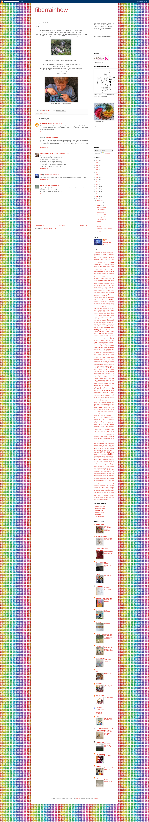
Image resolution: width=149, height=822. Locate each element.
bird (109, 271)
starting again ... (101, 212)
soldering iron (111, 443)
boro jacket (106, 283)
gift (104, 342)
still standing (99, 713)
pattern (106, 413)
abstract (112, 252)
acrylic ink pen (101, 254)
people (95, 415)
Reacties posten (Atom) (49, 228)
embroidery (104, 319)
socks (103, 443)
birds (112, 271)
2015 (97, 186)
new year (109, 402)
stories (112, 456)
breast (104, 285)
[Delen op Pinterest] (65, 111)
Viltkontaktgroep (106, 483)
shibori (98, 440)
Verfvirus (98, 766)
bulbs (100, 288)
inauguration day (100, 362)
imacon (78, 799)
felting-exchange (99, 331)
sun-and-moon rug (109, 459)
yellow (98, 499)
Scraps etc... (107, 623)
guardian (96, 349)
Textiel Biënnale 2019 (102, 468)
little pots (112, 380)
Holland (100, 359)
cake (95, 292)
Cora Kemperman (107, 303)
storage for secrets (106, 456)
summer (112, 458)
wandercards (107, 673)
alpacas (99, 255)
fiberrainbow (51, 9)
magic (100, 387)
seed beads (110, 435)
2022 (97, 170)
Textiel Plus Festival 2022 (107, 469)
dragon (107, 311)
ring (110, 428)
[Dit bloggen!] (59, 111)
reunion (107, 428)
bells (102, 269)
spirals (112, 447)
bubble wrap (108, 287)
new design (103, 402)
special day (97, 446)
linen (97, 378)
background (96, 266)
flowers (104, 337)
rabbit (104, 424)
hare (110, 356)
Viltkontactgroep (97, 483)
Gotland (103, 345)
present (107, 421)
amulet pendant (106, 255)
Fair (100, 324)
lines (100, 378)
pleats (95, 419)
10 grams (107, 252)
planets (101, 417)
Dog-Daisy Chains (101, 562)
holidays (96, 359)
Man (113, 388)
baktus (108, 266)
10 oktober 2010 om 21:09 (52, 174)
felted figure (103, 327)
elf (113, 317)
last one (104, 374)
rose (103, 429)
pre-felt (103, 421)
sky (101, 441)
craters (100, 304)
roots (100, 429)
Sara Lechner (110, 431)
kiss (103, 371)
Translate (107, 153)
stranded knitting (105, 457)
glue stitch (102, 344)
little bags (103, 378)
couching (96, 304)
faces (97, 324)
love (101, 381)
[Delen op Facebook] (63, 111)
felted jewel (110, 327)
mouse (107, 397)
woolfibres (105, 495)
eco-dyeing (97, 317)
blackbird (112, 275)
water (103, 487)
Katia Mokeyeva (107, 369)
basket (112, 266)
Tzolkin (104, 480)
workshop (107, 497)
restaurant (103, 428)
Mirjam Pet (98, 514)
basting (95, 268)
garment (101, 342)
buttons (108, 290)
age (113, 254)
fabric (100, 322)
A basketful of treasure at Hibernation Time (108, 745)
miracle (108, 394)
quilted (112, 422)
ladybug (99, 374)
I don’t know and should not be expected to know (108, 649)
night (113, 402)
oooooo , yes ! (101, 217)
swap (109, 463)
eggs (110, 317)
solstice (96, 445)
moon (104, 397)
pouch (99, 421)
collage (102, 299)
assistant (100, 262)
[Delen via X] (61, 111)
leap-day (112, 374)
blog (108, 276)
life (113, 376)
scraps (110, 433)
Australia (106, 262)
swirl (113, 463)
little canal (100, 380)
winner (112, 492)
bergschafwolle (110, 269)
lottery (97, 381)
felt (98, 326)
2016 (97, 184)
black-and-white (104, 275)
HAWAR (96, 357)
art (99, 261)
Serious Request (98, 438)
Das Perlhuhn (107, 575)
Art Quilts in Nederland (106, 261)
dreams (101, 313)
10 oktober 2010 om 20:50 (61, 153)
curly (97, 306)
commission (96, 301)
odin (101, 406)
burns (99, 290)
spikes (102, 446)
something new (103, 445)
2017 (97, 181)
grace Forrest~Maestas (46, 153)
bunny (104, 288)
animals (105, 257)
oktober (99, 205)
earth (104, 315)
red (113, 426)
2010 (97, 198)
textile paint (100, 475)
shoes (101, 440)
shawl (108, 438)
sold (106, 443)
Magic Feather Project (108, 387)
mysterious (102, 399)
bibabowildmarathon (98, 271)
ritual (113, 428)
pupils (103, 422)
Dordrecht (100, 310)
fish (110, 335)
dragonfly (112, 311)
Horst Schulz (105, 359)
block (105, 276)
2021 (97, 172)
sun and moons (100, 459)
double (108, 310)
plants (105, 417)
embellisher (97, 319)
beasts (96, 270)
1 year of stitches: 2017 (99, 252)
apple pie (108, 259)
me (113, 390)
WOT (97, 778)
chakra (101, 294)
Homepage (62, 225)
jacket (112, 364)
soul (113, 445)
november (100, 203)
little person (106, 380)
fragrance (106, 338)
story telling (97, 457)
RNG (97, 429)
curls (95, 306)
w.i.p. (113, 483)
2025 (97, 162)
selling (105, 436)
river (95, 429)
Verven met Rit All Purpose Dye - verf (108, 769)
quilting (95, 424)
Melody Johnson (100, 658)
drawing (96, 313)
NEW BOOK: (107, 755)
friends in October (102, 214)
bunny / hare (110, 288)
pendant (111, 413)
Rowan (112, 429)
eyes (97, 322)
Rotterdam (107, 429)
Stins (97, 716)
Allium (95, 255)
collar (106, 299)
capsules (103, 292)
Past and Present (100, 709)
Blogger (95, 799)
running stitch (97, 431)
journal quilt (108, 366)
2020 (97, 174)
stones (100, 456)
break (100, 285)
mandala (104, 390)
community (103, 301)
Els (41, 174)
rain (107, 424)
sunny (101, 461)
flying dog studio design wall (104, 598)
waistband (96, 485)
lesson (110, 376)
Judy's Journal (100, 646)
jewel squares (100, 366)
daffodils (104, 306)
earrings (100, 315)
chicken (112, 294)
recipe (110, 426)
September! (107, 611)
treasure (104, 478)
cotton (112, 303)
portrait (110, 419)
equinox (102, 320)
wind (95, 492)
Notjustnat (99, 683)
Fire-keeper (106, 335)
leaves (106, 376)
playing (112, 417)
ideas (106, 361)
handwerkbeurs (97, 356)
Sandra (42, 185)
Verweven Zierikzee (99, 482)
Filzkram (98, 574)
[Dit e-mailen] (57, 111)
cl (106, 297)
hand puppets (110, 352)
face (95, 324)
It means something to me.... (107, 565)
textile (108, 473)
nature (106, 399)
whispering (107, 490)
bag (101, 266)
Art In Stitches (100, 524)
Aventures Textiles (101, 536)
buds (113, 287)
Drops (105, 313)
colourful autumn (101, 207)
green (105, 347)
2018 (97, 179)
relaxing (95, 428)
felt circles (109, 325)
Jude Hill (96, 368)
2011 (97, 196)
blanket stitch (101, 276)
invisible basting (98, 364)
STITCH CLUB (105, 452)
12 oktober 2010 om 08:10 (52, 185)
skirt (98, 441)
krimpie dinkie (101, 373)
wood (109, 494)
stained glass (105, 448)
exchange (106, 320)
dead (101, 308)
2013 (97, 191)
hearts (108, 357)
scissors (102, 433)
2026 (97, 160)
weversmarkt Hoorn (99, 490)
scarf (95, 433)
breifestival (96, 287)
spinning (107, 446)
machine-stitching (103, 385)
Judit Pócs (103, 368)
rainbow (112, 424)
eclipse (112, 315)
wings (108, 492)
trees (110, 478)
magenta (96, 387)
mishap (112, 394)
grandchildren (98, 347)
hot (109, 359)
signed (104, 440)
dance (107, 306)
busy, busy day (101, 209)
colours (111, 299)
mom (113, 395)
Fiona (99, 335)
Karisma (100, 369)
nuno (113, 404)
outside (110, 407)
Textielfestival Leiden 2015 (100, 473)
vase (113, 480)
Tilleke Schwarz (99, 516)
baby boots (111, 264)
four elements (97, 338)
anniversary (97, 259)
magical (103, 388)
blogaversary (97, 278)
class (108, 297)
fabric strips (111, 322)
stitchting (96, 456)
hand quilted (97, 354)
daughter (97, 308)
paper (98, 411)
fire (102, 335)
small (108, 441)
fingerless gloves (110, 333)
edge (102, 317)
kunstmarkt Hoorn (109, 373)
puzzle (106, 422)
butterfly (103, 290)
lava (108, 374)
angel (100, 257)
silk (107, 440)
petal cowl (100, 415)
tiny (105, 476)
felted (98, 327)
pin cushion (107, 415)
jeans (95, 366)
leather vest (100, 376)
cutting (100, 306)
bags (104, 266)
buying (112, 290)
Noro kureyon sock (105, 404)
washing (112, 485)
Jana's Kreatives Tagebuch (104, 634)
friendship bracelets (99, 340)
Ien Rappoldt (111, 361)
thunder (99, 476)
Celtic (98, 294)
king (101, 371)
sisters (95, 441)
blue (109, 280)
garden (41, 113)
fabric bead (105, 322)
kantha (95, 369)
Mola (110, 395)
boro (102, 283)
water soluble (110, 487)
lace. (95, 374)
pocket (98, 419)
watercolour (97, 488)
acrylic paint (108, 254)
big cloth (106, 271)
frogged (108, 340)
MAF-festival (111, 385)
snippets (112, 441)
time (103, 476)
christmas (104, 295)
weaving (106, 489)
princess (112, 421)
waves (101, 488)
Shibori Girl (99, 707)
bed (100, 269)
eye (94, 322)
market (109, 390)
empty (98, 320)
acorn (95, 254)
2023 (97, 167)
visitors (99, 221)
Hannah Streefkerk (100, 508)
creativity (105, 304)
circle (104, 297)
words (101, 497)
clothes (95, 299)
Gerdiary (98, 622)
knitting (45, 113)
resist (99, 428)
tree (108, 478)
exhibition (111, 320)
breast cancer (110, 285)
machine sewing (103, 383)
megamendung (97, 392)
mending (112, 392)
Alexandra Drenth (100, 506)
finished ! (99, 226)
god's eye (111, 344)
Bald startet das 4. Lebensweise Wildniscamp (108, 637)
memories (105, 392)
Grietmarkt (111, 347)
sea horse (96, 434)
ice (103, 361)
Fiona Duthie (99, 586)
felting (96, 329)
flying (109, 337)
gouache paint (110, 345)
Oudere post (83, 225)
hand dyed (111, 349)
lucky (104, 381)
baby (106, 264)
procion (99, 422)
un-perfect (109, 480)
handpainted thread (108, 354)
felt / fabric (103, 325)
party (112, 411)
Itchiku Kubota (107, 364)
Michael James (102, 394)
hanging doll (105, 356)
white (112, 490)
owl (113, 407)
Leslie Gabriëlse (99, 510)
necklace (111, 399)
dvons (112, 313)
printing (95, 422)
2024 (97, 165)
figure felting (110, 331)
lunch (108, 381)
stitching (110, 454)
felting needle (103, 329)
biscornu (109, 273)
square (100, 448)
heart (104, 357)
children (96, 295)
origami (95, 407)
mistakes (96, 395)
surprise (102, 463)
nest (99, 402)
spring (95, 448)
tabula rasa (96, 464)
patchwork (102, 413)
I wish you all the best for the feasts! (108, 733)
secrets (104, 434)
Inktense (112, 362)
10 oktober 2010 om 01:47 (53, 137)
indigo (107, 362)
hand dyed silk (107, 351)
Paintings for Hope (104, 409)
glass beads (97, 344)
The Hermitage (100, 742)
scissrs (106, 433)
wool (113, 494)
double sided (101, 311)
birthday (104, 273)
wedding (112, 488)
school (98, 433)
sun (95, 459)
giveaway (111, 342)
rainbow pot (97, 426)
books (99, 283)
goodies (99, 345)
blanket (95, 276)
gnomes (107, 344)
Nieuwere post (39, 225)
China (99, 295)
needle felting (103, 400)
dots (104, 310)
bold (97, 282)
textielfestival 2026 (109, 471)
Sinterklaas (111, 440)
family (105, 324)
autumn (112, 262)
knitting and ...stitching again (104, 229)
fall (102, 324)
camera (98, 292)
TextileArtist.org (107, 475)
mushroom (96, 399)
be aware (99, 224)
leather (95, 376)
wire (99, 494)
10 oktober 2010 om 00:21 (55, 123)
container (96, 303)
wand (108, 485)
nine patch (96, 404)
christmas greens (98, 297)
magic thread (97, 388)
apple (102, 259)
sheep (112, 438)
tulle (97, 480)
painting (96, 409)
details (107, 308)
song (110, 445)
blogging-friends (102, 280)
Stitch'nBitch (103, 454)
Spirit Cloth (99, 712)
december (100, 200)
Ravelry (103, 426)
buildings (96, 288)
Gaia (113, 340)
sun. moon (96, 461)
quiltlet (100, 424)
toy (113, 476)
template (112, 464)
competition (111, 301)
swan (106, 463)
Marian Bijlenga (99, 512)
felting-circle (111, 329)
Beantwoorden (44, 132)
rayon (106, 426)
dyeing (96, 315)
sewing (105, 438)
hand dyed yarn (103, 352)
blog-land (112, 276)
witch (102, 494)
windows (104, 492)
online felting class (108, 406)
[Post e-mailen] (53, 110)
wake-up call (103, 485)
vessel (108, 482)
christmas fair (111, 295)
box (113, 283)
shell (95, 440)
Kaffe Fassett (110, 368)
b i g (103, 264)
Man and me (97, 390)
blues (112, 280)
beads (112, 268)
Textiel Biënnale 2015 (99, 466)
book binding (105, 282)
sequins (111, 436)
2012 (97, 193)
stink (98, 452)
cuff (113, 304)
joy (113, 366)
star (102, 450)
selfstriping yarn (98, 436)
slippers (104, 441)
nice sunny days (101, 219)
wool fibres (97, 495)
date (113, 306)
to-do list (109, 476)
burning (95, 290)
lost (94, 381)
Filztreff (95, 333)
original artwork (102, 407)
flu (107, 337)
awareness (97, 264)
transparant (96, 478)
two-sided (100, 480)
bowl (111, 283)
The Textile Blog (100, 754)
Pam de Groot (100, 695)
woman (105, 494)
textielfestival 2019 (98, 471)
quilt (109, 422)
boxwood (96, 285)
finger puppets (102, 333)
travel (101, 478)
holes (112, 357)
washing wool (97, 487)
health (100, 357)
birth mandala (97, 273)
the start (99, 231)
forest (112, 337)
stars (105, 450)
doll (110, 308)
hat (113, 356)
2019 (97, 177)
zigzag (106, 499)
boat (95, 282)
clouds (99, 299)
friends (112, 338)
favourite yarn (111, 324)
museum (112, 397)
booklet (95, 283)
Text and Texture (108, 697)
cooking (100, 303)
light (95, 378)
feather (95, 325)
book (100, 282)
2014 (97, 189)
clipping (112, 297)
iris (102, 364)
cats (95, 294)
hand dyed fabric (98, 350)
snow (95, 443)
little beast (109, 378)
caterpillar (111, 292)
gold (95, 345)
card (107, 292)
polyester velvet (104, 419)
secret (100, 434)
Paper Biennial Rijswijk (105, 411)
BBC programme (103, 268)
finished (96, 335)
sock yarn (99, 443)
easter (108, 315)
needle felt (96, 400)
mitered (100, 395)
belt (105, 269)
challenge (107, 294)
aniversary (111, 257)
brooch (101, 287)
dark (111, 306)
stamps (99, 450)
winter (95, 494)
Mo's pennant (105, 395)
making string (108, 388)
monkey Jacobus (98, 397)
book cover (111, 282)
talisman (102, 464)
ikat (94, 362)
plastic (108, 417)
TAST (105, 464)
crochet (109, 305)
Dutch (108, 313)
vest (113, 482)
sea (113, 433)
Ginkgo (106, 342)
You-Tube (102, 499)
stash (108, 450)
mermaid (96, 394)
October (96, 406)
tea (108, 464)
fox (102, 338)
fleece (99, 337)
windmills (99, 492)
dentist (104, 308)
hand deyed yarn (103, 349)
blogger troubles (104, 278)
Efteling (106, 317)
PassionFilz (96, 413)
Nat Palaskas (44, 123)
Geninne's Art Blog (101, 610)
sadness (103, 431)
